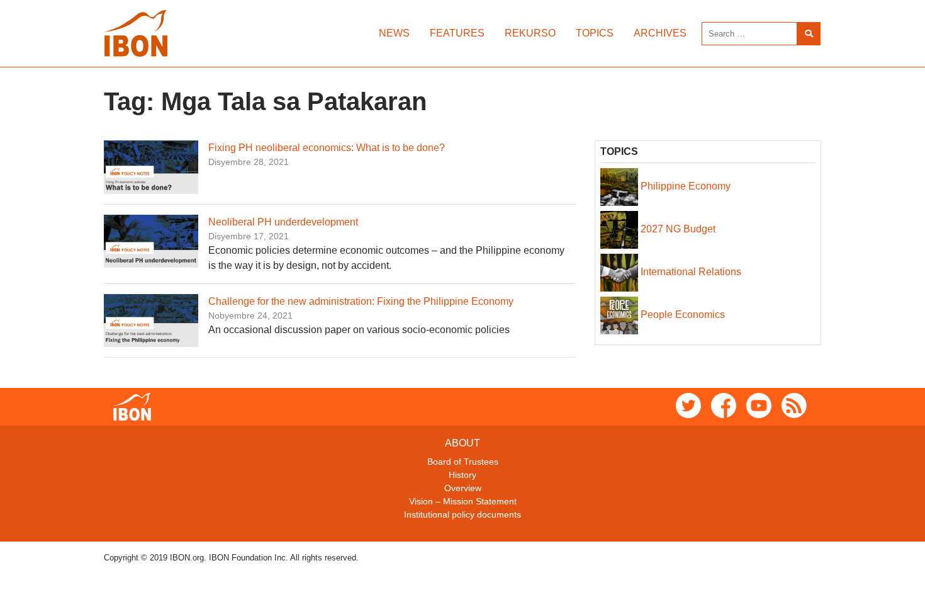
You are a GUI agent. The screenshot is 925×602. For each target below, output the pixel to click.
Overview (462, 488)
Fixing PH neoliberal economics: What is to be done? (326, 147)
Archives (660, 33)
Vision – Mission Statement (463, 501)
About (462, 443)
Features (457, 33)
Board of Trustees (462, 462)
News (394, 33)
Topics (595, 33)
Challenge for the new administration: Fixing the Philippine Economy (360, 301)
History (462, 475)
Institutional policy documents (462, 514)
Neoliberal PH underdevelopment (283, 222)
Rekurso (530, 33)
